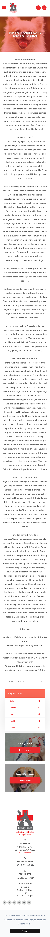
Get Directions (25, 853)
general (13, 707)
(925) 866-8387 (25, 865)
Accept (25, 931)
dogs (12, 714)
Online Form (25, 780)
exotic (12, 728)
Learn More (25, 750)
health (12, 721)
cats (12, 701)
